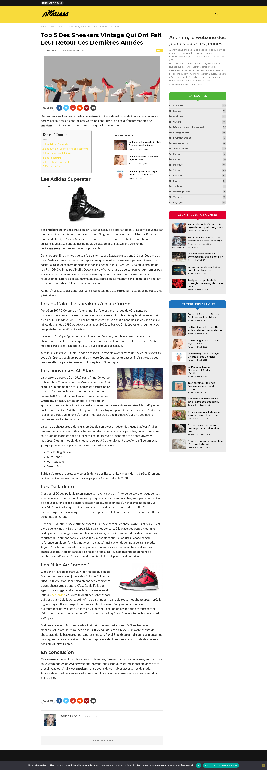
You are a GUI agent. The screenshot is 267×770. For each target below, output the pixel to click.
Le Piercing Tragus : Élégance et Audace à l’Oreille (201, 370)
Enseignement (181, 132)
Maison (177, 154)
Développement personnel (188, 127)
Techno (177, 186)
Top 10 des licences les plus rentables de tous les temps (205, 239)
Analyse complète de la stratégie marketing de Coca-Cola (205, 283)
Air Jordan (58, 595)
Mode (159, 50)
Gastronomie (180, 143)
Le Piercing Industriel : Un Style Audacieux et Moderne (205, 329)
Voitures (177, 197)
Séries (176, 170)
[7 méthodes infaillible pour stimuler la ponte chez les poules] (179, 415)
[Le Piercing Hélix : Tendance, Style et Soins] (120, 160)
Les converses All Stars (58, 153)
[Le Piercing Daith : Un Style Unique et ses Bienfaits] (120, 175)
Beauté (177, 111)
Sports (177, 181)
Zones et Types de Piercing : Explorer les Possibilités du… (205, 316)
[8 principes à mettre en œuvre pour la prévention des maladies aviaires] (179, 429)
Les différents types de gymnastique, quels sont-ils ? (205, 255)
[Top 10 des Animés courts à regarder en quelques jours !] (179, 228)
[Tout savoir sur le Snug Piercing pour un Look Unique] (179, 386)
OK (198, 765)
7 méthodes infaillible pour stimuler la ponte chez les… (204, 413)
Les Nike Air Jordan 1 (57, 162)
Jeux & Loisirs (181, 148)
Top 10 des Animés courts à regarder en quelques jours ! (205, 226)
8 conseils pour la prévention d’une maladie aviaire (205, 442)
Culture (177, 121)
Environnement (182, 138)
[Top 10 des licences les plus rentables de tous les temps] (179, 241)
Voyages (178, 202)
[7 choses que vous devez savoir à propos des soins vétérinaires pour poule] (179, 402)
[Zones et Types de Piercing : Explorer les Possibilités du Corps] (179, 317)
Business (178, 116)
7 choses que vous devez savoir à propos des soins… (203, 400)
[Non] (263, 765)
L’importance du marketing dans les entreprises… (204, 268)
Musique (178, 164)
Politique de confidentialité (221, 765)
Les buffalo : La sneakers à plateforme (66, 148)
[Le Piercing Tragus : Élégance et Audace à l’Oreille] (179, 370)
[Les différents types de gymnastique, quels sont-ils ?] (179, 257)
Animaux (178, 105)
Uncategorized (181, 191)
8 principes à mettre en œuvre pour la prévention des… (203, 428)
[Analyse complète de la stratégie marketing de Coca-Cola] (179, 284)
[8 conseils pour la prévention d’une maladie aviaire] (179, 444)
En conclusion (53, 166)
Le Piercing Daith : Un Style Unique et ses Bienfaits (203, 355)
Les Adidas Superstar (57, 144)
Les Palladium (53, 157)
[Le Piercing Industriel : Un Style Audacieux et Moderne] (120, 145)
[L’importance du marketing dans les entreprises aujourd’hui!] (179, 270)
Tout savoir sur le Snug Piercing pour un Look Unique (201, 385)
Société (177, 175)
